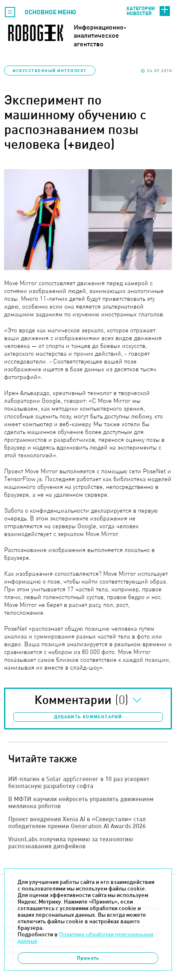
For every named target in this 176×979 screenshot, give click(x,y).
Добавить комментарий (88, 716)
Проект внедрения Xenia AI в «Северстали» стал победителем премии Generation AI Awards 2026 (77, 822)
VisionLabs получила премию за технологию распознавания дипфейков (70, 843)
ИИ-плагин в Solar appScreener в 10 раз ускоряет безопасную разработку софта (78, 782)
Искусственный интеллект (50, 70)
